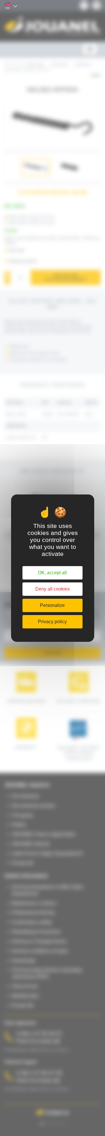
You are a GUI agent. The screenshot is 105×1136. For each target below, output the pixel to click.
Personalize (52, 605)
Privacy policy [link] (52, 621)
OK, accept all (52, 572)
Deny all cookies (52, 588)
